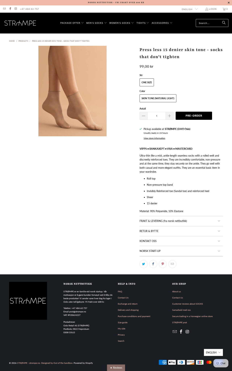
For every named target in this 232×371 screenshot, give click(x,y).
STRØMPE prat (179, 322)
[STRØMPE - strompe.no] (20, 23)
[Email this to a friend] (172, 264)
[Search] (223, 23)
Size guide (122, 322)
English (187, 9)
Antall (143, 108)
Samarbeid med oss (181, 310)
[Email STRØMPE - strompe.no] (4, 9)
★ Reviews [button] (116, 367)
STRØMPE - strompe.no (28, 363)
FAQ (120, 291)
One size (147, 82)
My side (121, 328)
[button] (72, 23)
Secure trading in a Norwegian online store (192, 316)
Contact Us (123, 297)
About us (176, 291)
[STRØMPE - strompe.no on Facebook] (9, 9)
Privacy (121, 334)
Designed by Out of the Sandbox (56, 363)
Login (213, 9)
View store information (154, 138)
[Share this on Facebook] (153, 264)
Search (121, 341)
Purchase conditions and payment (134, 316)
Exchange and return (128, 303)
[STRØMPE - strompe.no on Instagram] (15, 9)
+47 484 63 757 (29, 9)
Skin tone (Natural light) (158, 98)
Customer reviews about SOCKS (187, 303)
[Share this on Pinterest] (163, 264)
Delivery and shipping (128, 310)
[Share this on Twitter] (144, 264)
